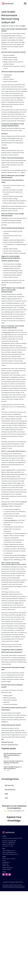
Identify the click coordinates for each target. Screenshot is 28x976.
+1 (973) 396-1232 (10, 844)
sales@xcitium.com (10, 850)
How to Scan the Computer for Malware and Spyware (13, 762)
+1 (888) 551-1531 (11, 842)
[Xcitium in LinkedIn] (3, 874)
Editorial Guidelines (6, 869)
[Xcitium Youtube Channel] (9, 874)
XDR (6, 798)
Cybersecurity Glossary (7, 867)
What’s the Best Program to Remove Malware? (12, 767)
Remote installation (10, 520)
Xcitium (23, 26)
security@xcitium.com (13, 854)
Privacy (4, 860)
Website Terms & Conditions (8, 858)
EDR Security (9, 785)
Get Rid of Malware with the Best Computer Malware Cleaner (12, 755)
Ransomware (7, 332)
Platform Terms (6, 865)
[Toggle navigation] (25, 3)
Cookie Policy (5, 864)
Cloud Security (10, 790)
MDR (6, 794)
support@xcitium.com (11, 852)
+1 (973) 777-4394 (8, 846)
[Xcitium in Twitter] (6, 874)
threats (20, 628)
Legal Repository (6, 862)
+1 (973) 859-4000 (11, 840)
